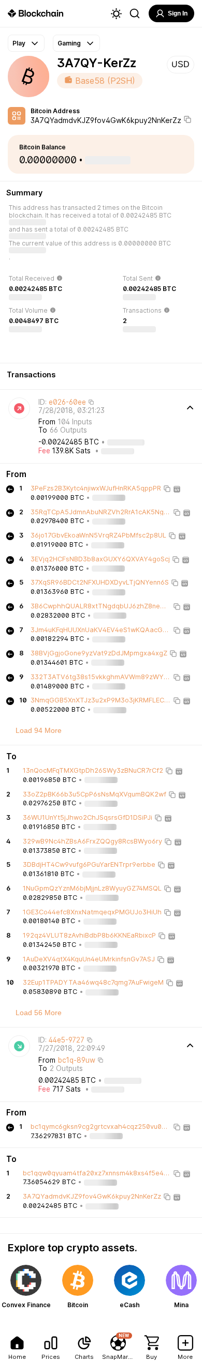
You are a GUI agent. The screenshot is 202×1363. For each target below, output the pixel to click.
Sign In (177, 13)
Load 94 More (39, 730)
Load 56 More (39, 1012)
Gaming (69, 43)
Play (18, 43)
